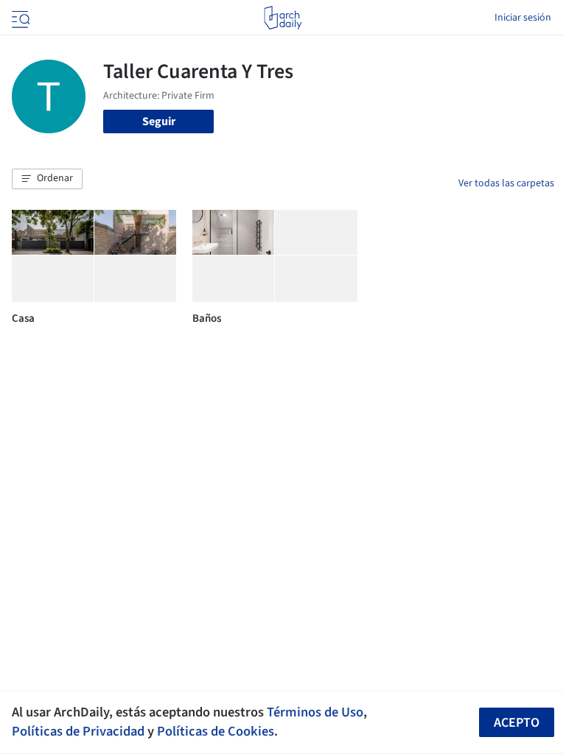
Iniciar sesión (523, 18)
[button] (47, 179)
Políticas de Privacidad (78, 731)
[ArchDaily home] (282, 17)
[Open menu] (19, 17)
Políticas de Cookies (215, 731)
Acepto (516, 723)
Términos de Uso (315, 712)
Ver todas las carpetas (506, 183)
